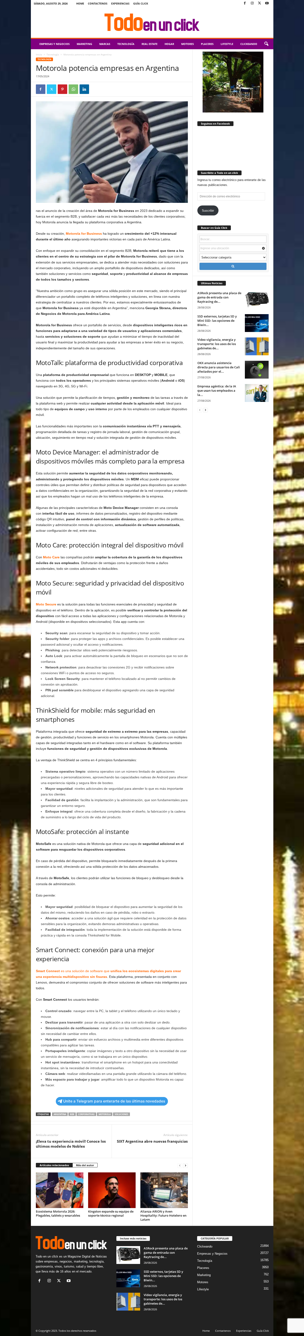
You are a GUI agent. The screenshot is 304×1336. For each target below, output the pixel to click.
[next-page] (185, 1165)
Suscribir (208, 210)
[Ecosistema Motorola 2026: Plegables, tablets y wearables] (59, 1190)
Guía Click (140, 3)
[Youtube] (267, 3)
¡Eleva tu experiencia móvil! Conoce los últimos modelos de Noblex (71, 1144)
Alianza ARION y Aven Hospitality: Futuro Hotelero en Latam (163, 1215)
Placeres (207, 44)
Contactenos (97, 3)
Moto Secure (46, 604)
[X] (259, 3)
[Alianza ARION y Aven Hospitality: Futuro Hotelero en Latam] (164, 1190)
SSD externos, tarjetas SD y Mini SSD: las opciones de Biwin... (217, 320)
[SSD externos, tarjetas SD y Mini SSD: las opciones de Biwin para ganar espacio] (257, 323)
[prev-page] (179, 1165)
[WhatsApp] (73, 89)
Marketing (84, 44)
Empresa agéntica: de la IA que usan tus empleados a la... (216, 390)
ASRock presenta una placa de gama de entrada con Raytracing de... (219, 297)
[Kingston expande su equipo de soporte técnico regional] (112, 1190)
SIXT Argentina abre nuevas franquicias (152, 1141)
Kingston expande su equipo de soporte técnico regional (110, 1213)
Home (80, 3)
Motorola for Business (84, 233)
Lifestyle (227, 44)
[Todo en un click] (152, 22)
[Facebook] (245, 3)
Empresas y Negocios (54, 44)
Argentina (60, 1114)
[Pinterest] (62, 89)
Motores (187, 44)
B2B (72, 1114)
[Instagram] (252, 3)
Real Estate (149, 44)
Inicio (39, 54)
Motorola (105, 1114)
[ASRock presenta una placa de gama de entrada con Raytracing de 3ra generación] (257, 300)
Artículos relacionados (54, 1165)
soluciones (121, 1114)
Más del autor (85, 1165)
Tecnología (125, 44)
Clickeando (248, 44)
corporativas (86, 1114)
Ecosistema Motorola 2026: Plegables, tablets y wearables (58, 1213)
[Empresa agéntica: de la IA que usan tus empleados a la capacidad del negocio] (257, 393)
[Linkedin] (84, 89)
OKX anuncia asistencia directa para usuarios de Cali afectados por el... (218, 367)
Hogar (169, 44)
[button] (266, 44)
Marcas (104, 44)
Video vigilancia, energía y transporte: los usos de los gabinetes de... (216, 343)
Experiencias (120, 3)
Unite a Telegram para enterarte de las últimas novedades (114, 1101)
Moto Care (51, 557)
